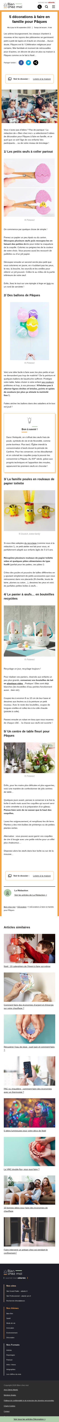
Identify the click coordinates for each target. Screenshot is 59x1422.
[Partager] (35, 62)
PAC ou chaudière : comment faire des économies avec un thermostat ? (28, 1090)
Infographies (10, 1369)
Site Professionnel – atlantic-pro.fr (18, 1296)
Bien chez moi (9, 907)
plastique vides (15, 683)
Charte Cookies (9, 1406)
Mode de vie (10, 1323)
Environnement (11, 1333)
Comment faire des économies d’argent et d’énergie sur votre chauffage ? (29, 1006)
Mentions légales (10, 1395)
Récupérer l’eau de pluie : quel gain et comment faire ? (29, 1048)
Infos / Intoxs (11, 1365)
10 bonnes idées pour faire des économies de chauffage (26, 1209)
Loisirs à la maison (42, 79)
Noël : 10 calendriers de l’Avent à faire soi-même (27, 966)
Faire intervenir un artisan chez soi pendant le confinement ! (26, 1251)
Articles (9, 1350)
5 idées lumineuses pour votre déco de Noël (25, 1130)
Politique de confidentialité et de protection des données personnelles (29, 1400)
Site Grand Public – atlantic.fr (17, 1291)
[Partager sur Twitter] (28, 62)
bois (49, 283)
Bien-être (9, 1313)
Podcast (9, 1360)
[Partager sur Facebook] (21, 62)
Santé (8, 1318)
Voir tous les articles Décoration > (30, 1419)
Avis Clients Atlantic (11, 1390)
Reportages (10, 1355)
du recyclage (30, 543)
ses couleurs (48, 382)
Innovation (10, 1328)
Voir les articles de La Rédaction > (30, 895)
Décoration (21, 907)
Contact (7, 1411)
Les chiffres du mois (13, 1374)
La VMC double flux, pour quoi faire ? (21, 1169)
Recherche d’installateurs (15, 1301)
